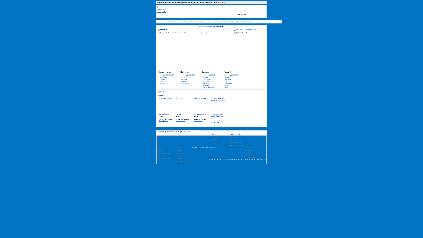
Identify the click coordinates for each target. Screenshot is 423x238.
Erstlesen (205, 77)
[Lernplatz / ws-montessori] (158, 7)
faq (163, 2)
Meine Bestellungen (236, 140)
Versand (178, 151)
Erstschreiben (207, 79)
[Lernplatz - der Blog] (240, 32)
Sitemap (211, 159)
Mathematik (185, 72)
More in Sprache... (208, 87)
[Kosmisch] (234, 75)
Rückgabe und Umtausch (238, 145)
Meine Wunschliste (236, 142)
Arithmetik (184, 77)
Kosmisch (227, 72)
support (159, 2)
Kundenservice (180, 153)
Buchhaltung (179, 156)
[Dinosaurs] (183, 105)
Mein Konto (233, 137)
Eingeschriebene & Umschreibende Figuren (218, 115)
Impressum (160, 151)
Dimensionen (163, 77)
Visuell (161, 81)
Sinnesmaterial (165, 72)
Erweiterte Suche (227, 159)
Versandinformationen (163, 153)
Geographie (228, 79)
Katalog (159, 12)
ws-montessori (216, 137)
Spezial (162, 83)
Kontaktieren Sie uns (259, 159)
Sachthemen (228, 83)
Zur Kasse (213, 2)
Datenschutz (160, 156)
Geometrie (184, 79)
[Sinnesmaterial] (169, 75)
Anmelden (221, 2)
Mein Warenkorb (205, 2)
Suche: (239, 14)
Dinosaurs (179, 114)
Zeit (226, 81)
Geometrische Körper (200, 114)
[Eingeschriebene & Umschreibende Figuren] (218, 105)
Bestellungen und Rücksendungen (242, 159)
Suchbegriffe (217, 159)
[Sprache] (212, 75)
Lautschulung (206, 81)
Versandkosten (163, 121)
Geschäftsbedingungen (164, 158)
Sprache (205, 72)
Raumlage (162, 79)
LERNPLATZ (215, 140)
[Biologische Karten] (166, 105)
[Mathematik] (190, 75)
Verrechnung (179, 158)
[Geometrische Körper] (201, 105)
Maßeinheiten (185, 83)
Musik (226, 87)
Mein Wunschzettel (193, 2)
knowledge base (169, 2)
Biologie (227, 77)
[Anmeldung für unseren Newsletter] (245, 30)
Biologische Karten (164, 114)
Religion (227, 85)
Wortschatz (206, 83)
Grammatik (206, 85)
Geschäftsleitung (181, 161)
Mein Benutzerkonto (181, 2)
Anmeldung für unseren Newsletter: (168, 131)
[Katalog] (161, 92)
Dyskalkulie (184, 81)
